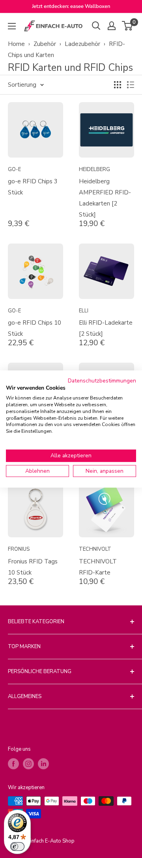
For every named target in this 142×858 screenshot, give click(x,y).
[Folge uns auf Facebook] (13, 763)
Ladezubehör (82, 44)
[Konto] (112, 25)
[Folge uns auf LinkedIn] (43, 763)
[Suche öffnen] (96, 25)
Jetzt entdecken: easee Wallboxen (71, 6)
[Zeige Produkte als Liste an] (130, 84)
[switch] (17, 846)
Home (16, 44)
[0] (128, 25)
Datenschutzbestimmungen (102, 380)
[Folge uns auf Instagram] (28, 763)
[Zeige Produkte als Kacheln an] (117, 84)
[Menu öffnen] (12, 26)
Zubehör (45, 44)
